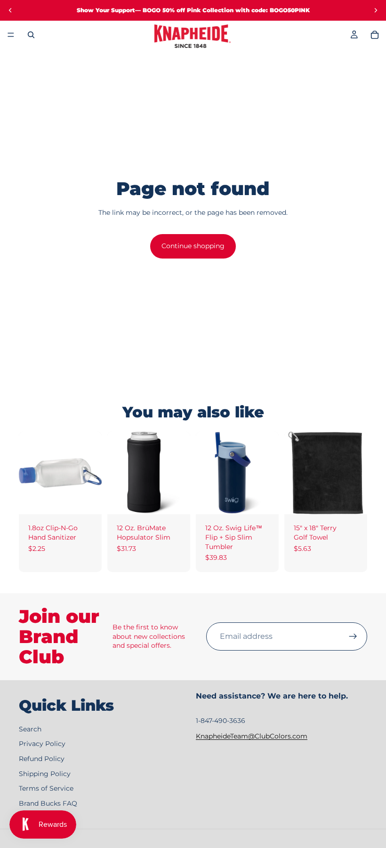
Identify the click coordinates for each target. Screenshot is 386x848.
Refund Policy (41, 758)
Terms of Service (46, 789)
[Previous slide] (10, 10)
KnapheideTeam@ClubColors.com (251, 736)
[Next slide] (375, 10)
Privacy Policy (42, 744)
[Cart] (374, 34)
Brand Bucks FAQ (48, 803)
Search (30, 729)
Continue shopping (193, 246)
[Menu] (11, 35)
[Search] (31, 34)
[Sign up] (353, 636)
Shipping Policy (45, 773)
